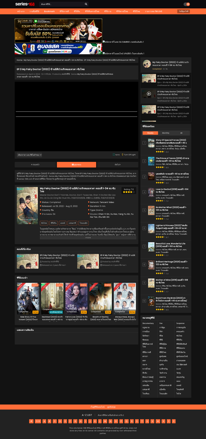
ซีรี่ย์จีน (53, 223)
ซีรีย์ (161, 340)
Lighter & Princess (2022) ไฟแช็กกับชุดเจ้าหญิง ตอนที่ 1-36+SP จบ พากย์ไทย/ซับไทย (172, 228)
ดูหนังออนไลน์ (182, 356)
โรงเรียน (146, 394)
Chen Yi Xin (103, 214)
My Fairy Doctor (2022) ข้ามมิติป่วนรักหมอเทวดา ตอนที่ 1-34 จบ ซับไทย (170, 64)
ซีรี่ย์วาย (162, 348)
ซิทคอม (146, 340)
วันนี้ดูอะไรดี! (183, 11)
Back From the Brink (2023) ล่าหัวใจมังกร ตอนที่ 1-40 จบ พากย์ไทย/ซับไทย (171, 301)
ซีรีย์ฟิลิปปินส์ (181, 344)
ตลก (170, 177)
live (160, 323)
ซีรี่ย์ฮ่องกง (180, 348)
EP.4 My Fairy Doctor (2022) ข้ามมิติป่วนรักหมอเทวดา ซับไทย (117, 256)
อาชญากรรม (148, 381)
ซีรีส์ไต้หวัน (180, 352)
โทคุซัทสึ (180, 389)
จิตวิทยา (146, 336)
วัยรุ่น (177, 149)
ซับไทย (44, 223)
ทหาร (164, 149)
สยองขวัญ (180, 377)
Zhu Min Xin (103, 217)
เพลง (178, 381)
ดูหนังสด (162, 356)
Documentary (148, 323)
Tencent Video (107, 202)
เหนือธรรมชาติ (165, 180)
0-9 (38, 421)
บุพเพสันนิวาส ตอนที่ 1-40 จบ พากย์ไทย (172, 174)
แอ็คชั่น (182, 149)
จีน (52, 210)
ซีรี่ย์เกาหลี (180, 195)
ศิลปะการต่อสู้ (148, 377)
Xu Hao (113, 214)
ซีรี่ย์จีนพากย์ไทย (180, 146)
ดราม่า (158, 149)
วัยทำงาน (163, 373)
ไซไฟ (178, 394)
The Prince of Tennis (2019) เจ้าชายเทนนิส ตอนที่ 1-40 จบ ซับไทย (172, 159)
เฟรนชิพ (146, 385)
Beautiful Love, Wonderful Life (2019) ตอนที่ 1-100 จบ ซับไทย (170, 245)
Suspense (180, 323)
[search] (86, 4)
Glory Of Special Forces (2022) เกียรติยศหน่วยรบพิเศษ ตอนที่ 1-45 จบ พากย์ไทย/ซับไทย (172, 143)
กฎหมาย (146, 327)
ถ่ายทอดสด (180, 361)
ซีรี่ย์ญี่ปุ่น (163, 344)
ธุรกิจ (158, 198)
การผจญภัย (181, 327)
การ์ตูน (162, 327)
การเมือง (146, 332)
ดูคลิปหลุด (111, 407)
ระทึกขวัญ (163, 369)
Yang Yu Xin (124, 214)
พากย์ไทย (170, 149)
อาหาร (162, 381)
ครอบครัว (166, 195)
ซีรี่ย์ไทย (165, 177)
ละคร (163, 198)
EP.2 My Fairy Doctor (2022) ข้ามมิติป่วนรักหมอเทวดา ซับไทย (57, 256)
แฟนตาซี (72, 223)
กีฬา (163, 164)
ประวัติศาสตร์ (178, 177)
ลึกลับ (145, 373)
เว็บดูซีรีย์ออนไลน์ (98, 407)
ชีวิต (164, 286)
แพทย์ (62, 223)
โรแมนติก (83, 223)
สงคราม (162, 377)
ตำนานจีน (165, 307)
